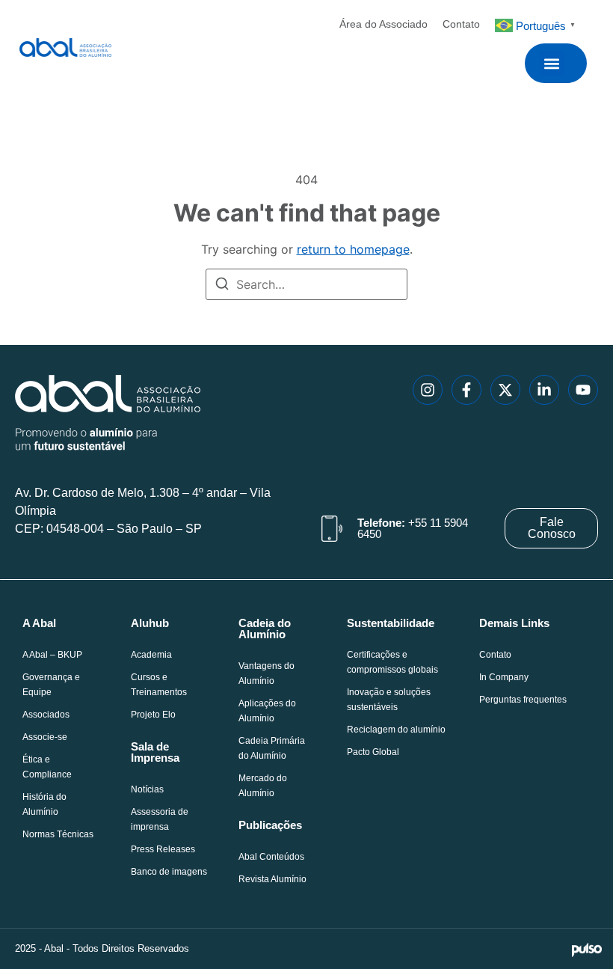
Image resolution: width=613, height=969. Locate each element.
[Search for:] (306, 284)
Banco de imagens (169, 871)
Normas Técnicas (57, 834)
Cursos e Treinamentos (159, 684)
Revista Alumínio (272, 879)
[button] (552, 63)
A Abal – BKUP (52, 654)
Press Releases (163, 849)
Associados (46, 714)
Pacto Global (373, 752)
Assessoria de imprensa (159, 819)
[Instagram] (428, 390)
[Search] (222, 286)
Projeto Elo (153, 714)
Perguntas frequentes (523, 699)
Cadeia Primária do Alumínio (271, 748)
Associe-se (44, 737)
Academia (151, 654)
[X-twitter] (505, 390)
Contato (461, 24)
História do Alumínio (44, 804)
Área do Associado (383, 24)
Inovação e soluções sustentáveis (389, 699)
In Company (504, 677)
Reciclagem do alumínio (396, 729)
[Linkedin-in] (544, 390)
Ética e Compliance (47, 767)
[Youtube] (583, 390)
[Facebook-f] (466, 390)
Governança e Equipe (51, 684)
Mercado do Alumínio (262, 785)
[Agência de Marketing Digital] (587, 949)
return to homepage (353, 249)
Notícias (147, 789)
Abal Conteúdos (271, 857)
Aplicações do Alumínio (267, 711)
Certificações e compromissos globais (392, 662)
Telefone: (412, 528)
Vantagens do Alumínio (266, 673)
